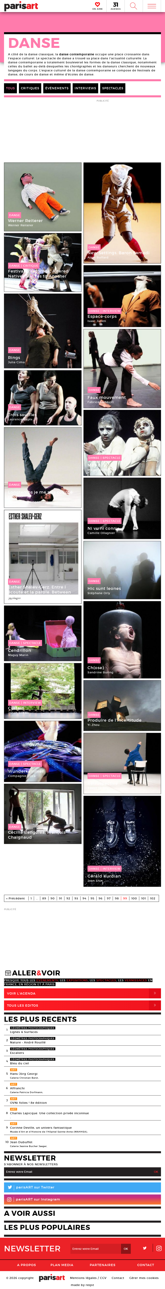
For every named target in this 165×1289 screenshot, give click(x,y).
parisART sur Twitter (31, 1187)
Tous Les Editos (82, 1005)
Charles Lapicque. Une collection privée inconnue (49, 1113)
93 (76, 898)
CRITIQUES (30, 88)
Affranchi (17, 1088)
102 (152, 898)
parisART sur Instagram (38, 1199)
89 (44, 898)
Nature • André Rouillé (28, 1042)
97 (109, 898)
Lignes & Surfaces (24, 1032)
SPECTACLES (112, 88)
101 (143, 898)
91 (60, 898)
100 (134, 898)
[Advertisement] (82, 940)
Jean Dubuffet (21, 1142)
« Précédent (15, 898)
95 (92, 898)
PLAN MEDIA (62, 1265)
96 (101, 898)
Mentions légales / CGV (88, 1278)
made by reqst (82, 1285)
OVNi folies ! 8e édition (28, 1103)
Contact (145, 1265)
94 (84, 898)
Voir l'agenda (82, 993)
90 (53, 898)
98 (117, 898)
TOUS (10, 88)
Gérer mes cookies (144, 1278)
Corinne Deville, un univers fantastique (41, 1128)
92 (68, 898)
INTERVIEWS (85, 88)
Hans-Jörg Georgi (24, 1074)
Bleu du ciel (19, 1063)
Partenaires (103, 1265)
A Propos (26, 1265)
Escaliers (17, 1053)
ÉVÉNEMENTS (57, 88)
